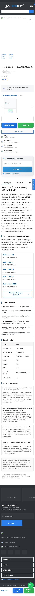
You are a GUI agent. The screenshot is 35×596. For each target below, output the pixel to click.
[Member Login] (31, 6)
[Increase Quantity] (32, 119)
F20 (13, 269)
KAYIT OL (11, 523)
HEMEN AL (26, 125)
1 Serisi (9, 269)
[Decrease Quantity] (3, 119)
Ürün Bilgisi (7, 183)
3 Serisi (9, 255)
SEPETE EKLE (9, 125)
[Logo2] (2, 532)
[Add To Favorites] (30, 19)
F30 (13, 255)
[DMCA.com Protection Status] (10, 579)
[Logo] (15, 6)
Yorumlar (20, 183)
